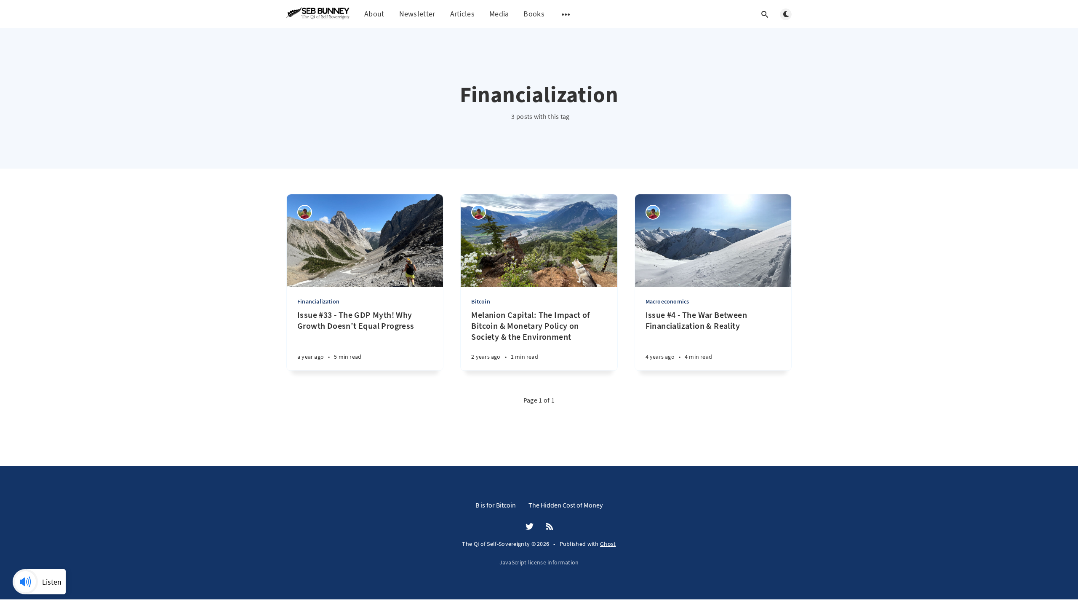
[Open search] (764, 14)
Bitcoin (480, 301)
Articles (462, 14)
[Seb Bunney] (304, 212)
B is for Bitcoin (495, 505)
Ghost (608, 544)
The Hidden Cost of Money (565, 505)
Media (499, 14)
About (374, 14)
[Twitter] (530, 527)
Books (533, 14)
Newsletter (417, 14)
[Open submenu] (566, 14)
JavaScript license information (539, 562)
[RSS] (549, 527)
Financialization (318, 301)
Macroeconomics (667, 301)
